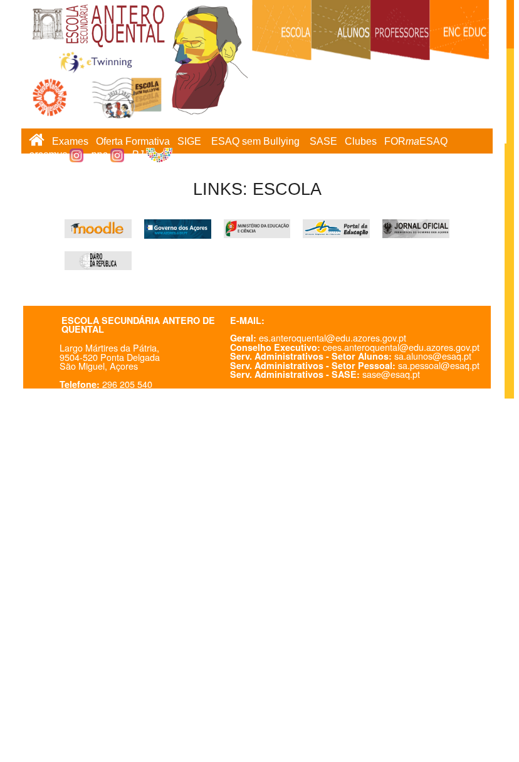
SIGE (189, 141)
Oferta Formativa (133, 141)
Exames (70, 141)
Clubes (361, 141)
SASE (323, 141)
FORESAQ (416, 141)
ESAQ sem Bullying (255, 141)
